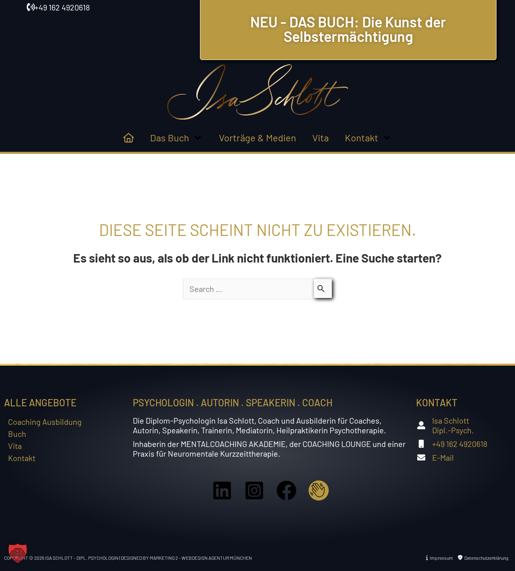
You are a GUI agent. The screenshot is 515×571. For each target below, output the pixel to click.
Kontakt (361, 137)
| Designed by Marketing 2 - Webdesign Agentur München (185, 558)
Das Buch (169, 137)
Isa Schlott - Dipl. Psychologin (82, 558)
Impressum (440, 558)
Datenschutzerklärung (485, 558)
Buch (17, 434)
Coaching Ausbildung (45, 421)
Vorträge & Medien (257, 137)
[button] (17, 553)
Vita (320, 137)
